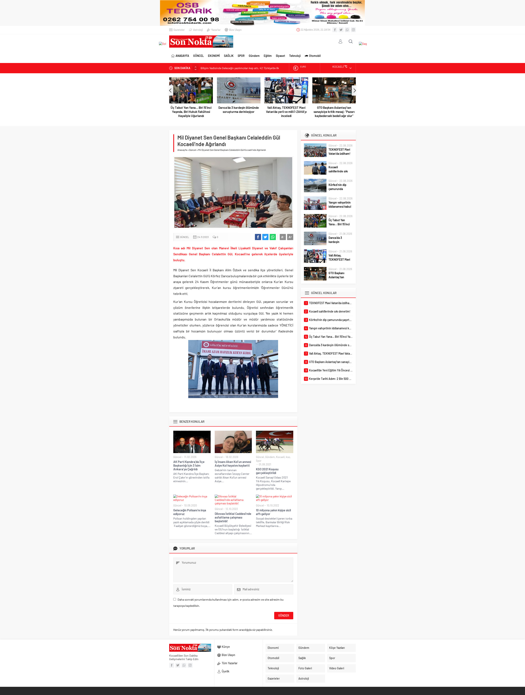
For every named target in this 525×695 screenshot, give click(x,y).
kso (288, 457)
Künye (226, 646)
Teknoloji (295, 55)
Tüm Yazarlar (229, 663)
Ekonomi (273, 647)
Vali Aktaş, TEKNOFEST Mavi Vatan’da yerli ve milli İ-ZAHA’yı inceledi (238, 112)
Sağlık (302, 658)
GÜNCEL (198, 55)
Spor (258, 460)
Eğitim (268, 55)
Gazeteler (179, 29)
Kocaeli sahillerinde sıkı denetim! (338, 171)
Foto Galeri (305, 668)
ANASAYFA (182, 55)
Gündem (254, 55)
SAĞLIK (229, 55)
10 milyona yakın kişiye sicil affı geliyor (273, 512)
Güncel (192, 149)
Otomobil (315, 55)
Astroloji (198, 29)
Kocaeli (280, 457)
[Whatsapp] (347, 29)
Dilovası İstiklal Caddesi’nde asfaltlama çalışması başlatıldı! (233, 517)
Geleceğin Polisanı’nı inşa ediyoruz (189, 512)
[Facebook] (334, 29)
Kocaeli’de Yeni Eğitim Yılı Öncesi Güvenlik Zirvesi (334, 109)
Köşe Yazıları (337, 647)
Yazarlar (216, 29)
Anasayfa (182, 149)
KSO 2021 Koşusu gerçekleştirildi (267, 471)
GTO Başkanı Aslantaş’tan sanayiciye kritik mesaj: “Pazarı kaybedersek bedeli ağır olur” (286, 112)
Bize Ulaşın (235, 29)
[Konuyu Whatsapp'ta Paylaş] (273, 237)
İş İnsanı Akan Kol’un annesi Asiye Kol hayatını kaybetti (233, 463)
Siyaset (280, 55)
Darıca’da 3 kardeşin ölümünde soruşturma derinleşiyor (191, 109)
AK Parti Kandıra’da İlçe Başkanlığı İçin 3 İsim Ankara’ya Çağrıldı (188, 465)
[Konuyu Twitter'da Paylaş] (265, 237)
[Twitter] (341, 29)
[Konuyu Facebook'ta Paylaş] (258, 237)
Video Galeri (336, 668)
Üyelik (225, 671)
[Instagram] (353, 29)
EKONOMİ (214, 55)
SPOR (241, 55)
